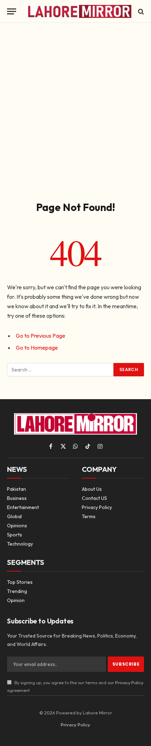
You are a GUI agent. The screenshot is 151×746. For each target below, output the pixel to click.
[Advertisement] (75, 110)
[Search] (140, 11)
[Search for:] (60, 369)
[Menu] (11, 11)
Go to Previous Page (40, 335)
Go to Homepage (37, 347)
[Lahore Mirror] (79, 11)
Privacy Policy (129, 682)
